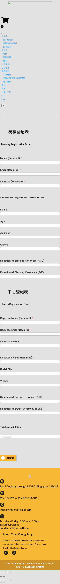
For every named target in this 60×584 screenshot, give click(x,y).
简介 (5, 53)
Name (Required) (11, 158)
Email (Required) (10, 169)
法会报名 (5, 67)
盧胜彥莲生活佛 (10, 43)
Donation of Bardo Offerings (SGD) (21, 396)
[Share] (4, 572)
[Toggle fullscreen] (7, 572)
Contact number (10, 341)
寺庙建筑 (7, 74)
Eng (3, 99)
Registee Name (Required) (16, 318)
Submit (10, 457)
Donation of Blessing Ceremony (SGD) (22, 272)
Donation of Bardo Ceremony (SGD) (21, 408)
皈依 (5, 60)
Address (5, 232)
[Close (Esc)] (1, 572)
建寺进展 (7, 81)
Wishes (4, 380)
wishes (4, 244)
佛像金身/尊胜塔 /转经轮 (14, 78)
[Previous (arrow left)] (1, 576)
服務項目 (7, 57)
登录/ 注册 (6, 92)
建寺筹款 (5, 71)
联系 (3, 88)
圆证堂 (4, 50)
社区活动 (5, 64)
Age (2, 221)
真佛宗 (4, 36)
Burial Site (6, 369)
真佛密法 (7, 47)
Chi (3, 95)
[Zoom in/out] (9, 572)
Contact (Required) (12, 181)
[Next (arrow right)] (4, 576)
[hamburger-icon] (2, 33)
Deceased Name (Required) (17, 357)
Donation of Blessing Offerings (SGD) (22, 260)
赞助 (3, 85)
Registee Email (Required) (16, 329)
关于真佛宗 (8, 40)
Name (3, 209)
